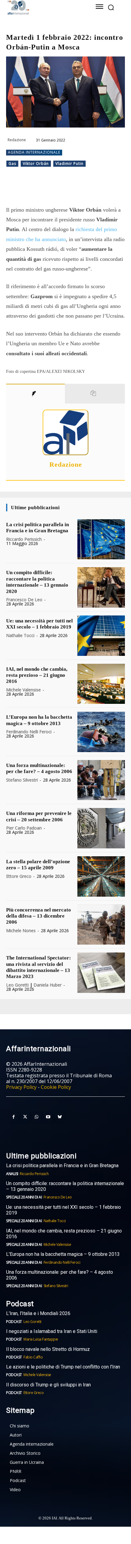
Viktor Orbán (36, 163)
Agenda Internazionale (34, 152)
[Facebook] (31, 190)
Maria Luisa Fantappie (40, 1339)
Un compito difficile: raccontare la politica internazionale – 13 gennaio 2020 (37, 582)
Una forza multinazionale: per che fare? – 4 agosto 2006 (39, 768)
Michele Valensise (23, 690)
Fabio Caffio (33, 1357)
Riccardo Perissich (24, 539)
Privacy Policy (21, 1087)
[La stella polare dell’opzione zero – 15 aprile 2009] (101, 876)
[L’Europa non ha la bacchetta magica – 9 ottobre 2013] (101, 732)
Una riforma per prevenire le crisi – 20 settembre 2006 (39, 816)
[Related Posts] (95, 393)
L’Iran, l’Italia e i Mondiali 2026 (38, 1313)
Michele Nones (21, 930)
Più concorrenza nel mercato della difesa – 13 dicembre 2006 (38, 916)
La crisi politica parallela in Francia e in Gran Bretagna (37, 527)
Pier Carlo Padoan (24, 828)
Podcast (14, 1321)
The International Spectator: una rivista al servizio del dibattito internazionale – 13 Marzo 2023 (38, 967)
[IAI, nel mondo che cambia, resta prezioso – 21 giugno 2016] (101, 684)
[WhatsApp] (59, 190)
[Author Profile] (35, 393)
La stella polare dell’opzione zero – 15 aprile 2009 (38, 865)
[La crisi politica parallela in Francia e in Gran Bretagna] (101, 539)
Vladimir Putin (69, 163)
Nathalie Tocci (20, 635)
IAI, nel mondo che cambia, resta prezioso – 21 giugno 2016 (36, 675)
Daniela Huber (48, 985)
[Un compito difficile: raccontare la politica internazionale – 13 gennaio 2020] (101, 587)
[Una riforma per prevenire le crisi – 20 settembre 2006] (101, 828)
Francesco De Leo (24, 599)
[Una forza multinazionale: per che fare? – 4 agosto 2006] (101, 780)
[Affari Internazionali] (42, 7)
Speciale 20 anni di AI (24, 1197)
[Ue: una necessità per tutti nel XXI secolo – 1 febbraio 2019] (101, 635)
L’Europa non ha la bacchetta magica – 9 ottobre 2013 (63, 1254)
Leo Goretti (17, 985)
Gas (12, 163)
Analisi (12, 1173)
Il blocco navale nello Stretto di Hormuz (48, 1349)
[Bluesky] (59, 1117)
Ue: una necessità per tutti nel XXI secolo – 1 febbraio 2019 (39, 624)
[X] (45, 190)
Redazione (17, 139)
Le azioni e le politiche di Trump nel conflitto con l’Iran (63, 1367)
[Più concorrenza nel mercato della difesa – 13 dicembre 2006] (101, 925)
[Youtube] (48, 1117)
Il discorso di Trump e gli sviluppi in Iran (48, 1385)
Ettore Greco (18, 876)
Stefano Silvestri (22, 780)
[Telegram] (73, 190)
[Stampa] (101, 190)
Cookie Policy (56, 1087)
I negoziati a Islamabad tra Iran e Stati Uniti (51, 1331)
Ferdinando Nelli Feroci (28, 732)
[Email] (87, 190)
